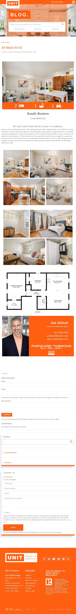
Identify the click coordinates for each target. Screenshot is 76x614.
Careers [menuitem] (28, 578)
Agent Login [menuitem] (30, 591)
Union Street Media (64, 609)
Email (3, 389)
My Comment (6, 401)
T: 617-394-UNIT (11, 588)
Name (3, 381)
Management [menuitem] (30, 583)
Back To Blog (5, 42)
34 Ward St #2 (11, 47)
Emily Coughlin (9, 52)
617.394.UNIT (58, 2)
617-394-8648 (7, 477)
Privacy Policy (37, 419)
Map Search (37, 29)
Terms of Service (50, 419)
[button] (62, 24)
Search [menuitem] (28, 575)
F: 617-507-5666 (11, 591)
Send (13, 527)
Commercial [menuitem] (30, 586)
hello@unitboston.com (14, 586)
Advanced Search (19, 29)
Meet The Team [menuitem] (31, 580)
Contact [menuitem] (28, 588)
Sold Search (55, 29)
